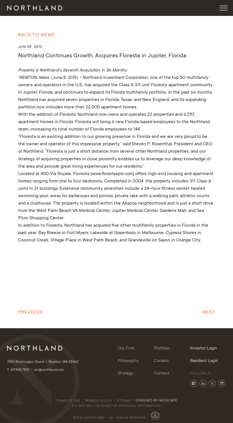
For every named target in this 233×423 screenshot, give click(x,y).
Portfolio (162, 348)
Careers (161, 361)
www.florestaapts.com (112, 174)
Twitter (212, 383)
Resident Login (204, 361)
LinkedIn (203, 383)
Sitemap (124, 401)
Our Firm (126, 348)
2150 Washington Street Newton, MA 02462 (43, 362)
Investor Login (203, 348)
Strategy (126, 373)
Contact (161, 373)
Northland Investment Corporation (115, 77)
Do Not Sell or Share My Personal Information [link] (116, 406)
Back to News (36, 35)
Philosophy (128, 361)
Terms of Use (68, 401)
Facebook (193, 383)
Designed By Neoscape (156, 401)
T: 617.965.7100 (18, 370)
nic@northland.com (49, 370)
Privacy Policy (98, 401)
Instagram (221, 383)
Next (208, 312)
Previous (30, 312)
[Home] (34, 7)
